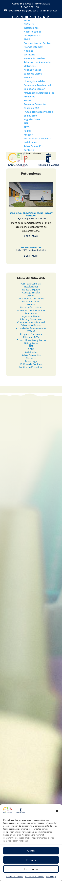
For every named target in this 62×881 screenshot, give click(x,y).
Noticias (31, 304)
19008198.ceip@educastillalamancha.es (35, 485)
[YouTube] (26, 17)
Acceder (17, 3)
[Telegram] (35, 17)
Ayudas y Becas (31, 316)
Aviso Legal (51, 876)
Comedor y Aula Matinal (31, 322)
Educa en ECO (31, 337)
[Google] (39, 17)
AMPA (31, 295)
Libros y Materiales (31, 319)
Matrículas (31, 313)
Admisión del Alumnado (31, 310)
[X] (17, 17)
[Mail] (44, 17)
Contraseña (11, 566)
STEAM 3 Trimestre (31, 247)
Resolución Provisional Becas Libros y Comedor (31, 214)
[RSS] (48, 17)
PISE (31, 346)
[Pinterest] (22, 17)
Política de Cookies (14, 876)
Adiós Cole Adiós (31, 355)
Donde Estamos (31, 301)
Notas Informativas (37, 3)
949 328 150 (37, 490)
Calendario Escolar (31, 325)
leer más (31, 236)
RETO (31, 349)
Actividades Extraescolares (31, 328)
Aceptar (31, 850)
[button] (57, 810)
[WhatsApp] (31, 17)
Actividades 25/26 (37, 250)
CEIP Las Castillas (31, 283)
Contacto (31, 358)
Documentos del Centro (31, 298)
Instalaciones (31, 286)
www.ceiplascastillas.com (38, 499)
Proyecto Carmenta (31, 334)
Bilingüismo (31, 343)
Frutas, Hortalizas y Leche (31, 340)
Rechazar (31, 860)
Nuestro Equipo (31, 289)
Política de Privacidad (34, 876)
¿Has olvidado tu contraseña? (31, 601)
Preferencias (31, 869)
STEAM (31, 331)
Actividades (31, 352)
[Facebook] (13, 17)
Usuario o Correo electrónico (21, 552)
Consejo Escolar (31, 292)
